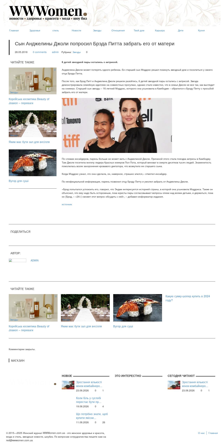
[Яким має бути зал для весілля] (33, 123)
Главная (213, 433)
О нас (201, 433)
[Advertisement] (151, 11)
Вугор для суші (19, 181)
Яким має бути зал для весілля (29, 142)
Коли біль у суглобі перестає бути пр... (88, 400)
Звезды (76, 52)
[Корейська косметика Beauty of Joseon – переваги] (33, 80)
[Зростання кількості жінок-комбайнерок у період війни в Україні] (68, 384)
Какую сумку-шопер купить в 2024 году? (188, 298)
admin (55, 52)
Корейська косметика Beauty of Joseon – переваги (29, 101)
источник (67, 204)
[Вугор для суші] (33, 162)
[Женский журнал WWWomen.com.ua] (48, 13)
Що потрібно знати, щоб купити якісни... (92, 416)
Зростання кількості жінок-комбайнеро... (89, 384)
